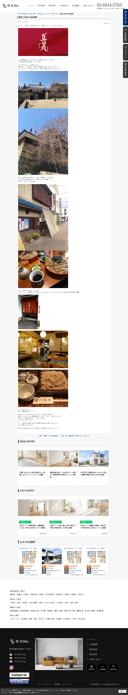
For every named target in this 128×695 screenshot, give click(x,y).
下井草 (12, 602)
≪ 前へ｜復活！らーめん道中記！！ (49, 436)
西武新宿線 (24, 610)
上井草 (73, 619)
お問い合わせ (88, 5)
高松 (40, 602)
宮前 (18, 602)
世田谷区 (59, 594)
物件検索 (41, 5)
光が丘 (41, 619)
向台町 (24, 602)
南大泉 (55, 570)
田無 (30, 619)
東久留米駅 (27, 573)
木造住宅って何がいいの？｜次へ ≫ (78, 436)
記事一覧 (64, 436)
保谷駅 (48, 573)
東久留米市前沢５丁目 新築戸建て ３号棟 (32, 548)
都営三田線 (58, 610)
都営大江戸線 (69, 610)
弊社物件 (52, 5)
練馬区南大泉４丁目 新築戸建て (51, 548)
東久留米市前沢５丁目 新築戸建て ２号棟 (77, 548)
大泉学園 (23, 619)
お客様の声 (63, 5)
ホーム (31, 5)
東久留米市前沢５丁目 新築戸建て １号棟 (100, 548)
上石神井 (66, 619)
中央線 (43, 610)
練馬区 (52, 570)
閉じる (122, 691)
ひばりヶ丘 (14, 619)
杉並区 (26, 594)
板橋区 (19, 594)
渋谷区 (80, 594)
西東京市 (33, 594)
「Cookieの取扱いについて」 (21, 692)
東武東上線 (34, 610)
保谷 (35, 619)
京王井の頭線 (90, 610)
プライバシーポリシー (44, 684)
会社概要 (75, 5)
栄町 (66, 602)
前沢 (35, 570)
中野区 (41, 594)
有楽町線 (100, 610)
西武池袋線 (14, 610)
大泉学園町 (33, 602)
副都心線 (79, 610)
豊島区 (67, 594)
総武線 (49, 610)
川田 (26, 22)
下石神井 (59, 602)
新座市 (73, 594)
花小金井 (81, 619)
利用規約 (57, 684)
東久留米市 (31, 570)
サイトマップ (67, 684)
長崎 (71, 602)
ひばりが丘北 (49, 602)
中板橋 (58, 619)
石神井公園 (50, 619)
